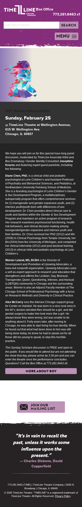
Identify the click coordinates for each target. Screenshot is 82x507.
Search (68, 25)
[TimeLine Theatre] (17, 9)
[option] (41, 450)
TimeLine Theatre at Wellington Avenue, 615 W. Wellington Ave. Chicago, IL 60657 (38, 129)
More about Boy (41, 371)
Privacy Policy (62, 496)
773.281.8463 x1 (66, 14)
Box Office (44, 9)
